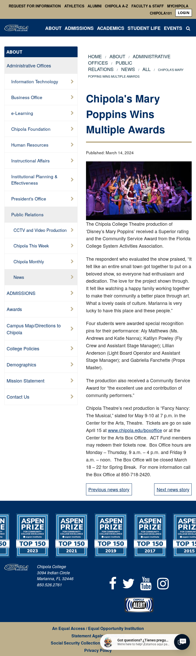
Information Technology (34, 81)
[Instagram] (163, 582)
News (19, 277)
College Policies (23, 348)
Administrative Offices (29, 65)
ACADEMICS (110, 28)
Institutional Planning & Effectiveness (34, 179)
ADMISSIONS (79, 28)
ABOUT (53, 28)
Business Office (26, 97)
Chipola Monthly (29, 261)
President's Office (28, 198)
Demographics (21, 364)
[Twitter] (128, 582)
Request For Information (35, 5)
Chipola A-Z (116, 5)
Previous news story (108, 489)
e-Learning (22, 113)
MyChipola (177, 5)
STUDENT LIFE (144, 28)
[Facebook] (113, 582)
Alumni (95, 5)
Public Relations (110, 65)
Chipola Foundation (31, 129)
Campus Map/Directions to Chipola (34, 329)
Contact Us (18, 396)
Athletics (74, 5)
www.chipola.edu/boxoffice (135, 430)
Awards (14, 309)
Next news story (173, 489)
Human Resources (29, 144)
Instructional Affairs (30, 160)
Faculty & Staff (147, 5)
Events (173, 28)
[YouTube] (146, 582)
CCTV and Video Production (40, 230)
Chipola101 (161, 13)
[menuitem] (183, 13)
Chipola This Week (31, 246)
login (183, 12)
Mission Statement (25, 380)
